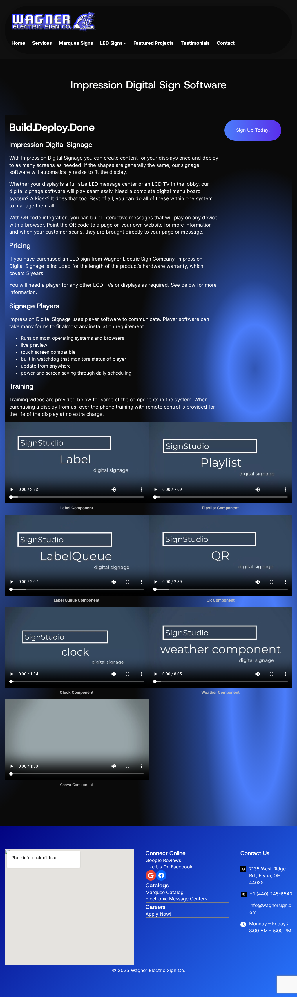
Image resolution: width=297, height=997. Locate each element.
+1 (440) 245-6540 (271, 894)
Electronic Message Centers (176, 899)
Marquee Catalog (165, 892)
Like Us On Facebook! (170, 867)
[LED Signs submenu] (125, 43)
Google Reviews (163, 860)
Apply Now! (158, 914)
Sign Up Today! (253, 130)
